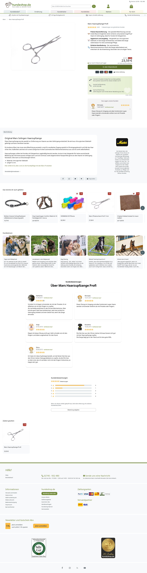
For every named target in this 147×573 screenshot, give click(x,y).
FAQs (6, 475)
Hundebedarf (15, 12)
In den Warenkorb (110, 67)
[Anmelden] (108, 6)
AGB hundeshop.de (11, 497)
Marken (108, 12)
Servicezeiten (45, 509)
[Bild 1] (43, 46)
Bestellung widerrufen (49, 493)
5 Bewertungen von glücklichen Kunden (113, 27)
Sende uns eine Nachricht (97, 475)
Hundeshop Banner (47, 506)
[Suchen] (94, 6)
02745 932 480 (97, 86)
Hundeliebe (85, 12)
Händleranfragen (46, 504)
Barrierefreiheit (9, 507)
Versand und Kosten (11, 493)
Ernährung (38, 12)
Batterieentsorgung (11, 502)
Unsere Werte (45, 497)
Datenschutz (9, 495)
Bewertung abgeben (73, 410)
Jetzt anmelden (41, 526)
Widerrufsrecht (9, 500)
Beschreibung (8, 132)
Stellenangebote (46, 499)
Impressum (8, 504)
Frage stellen (92, 179)
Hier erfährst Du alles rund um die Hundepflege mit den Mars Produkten (28, 166)
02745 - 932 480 (51, 475)
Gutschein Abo (46, 502)
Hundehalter (61, 12)
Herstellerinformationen (12, 171)
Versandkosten (128, 63)
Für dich (132, 12)
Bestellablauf (9, 477)
